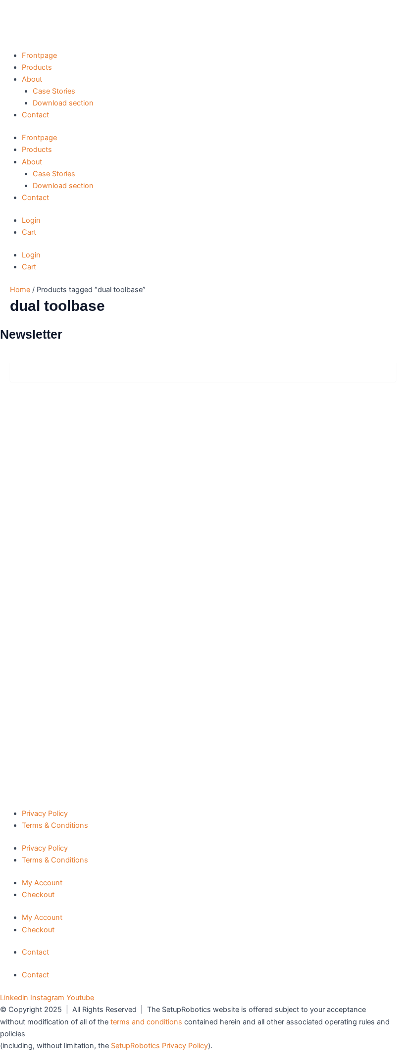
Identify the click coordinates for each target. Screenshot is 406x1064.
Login (31, 220)
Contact (35, 114)
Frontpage (39, 55)
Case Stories (54, 91)
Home (20, 289)
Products (37, 67)
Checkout (38, 894)
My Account (42, 882)
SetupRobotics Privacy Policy (159, 1045)
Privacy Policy (45, 813)
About (32, 79)
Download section (63, 103)
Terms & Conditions (55, 825)
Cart (29, 232)
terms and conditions (146, 1021)
